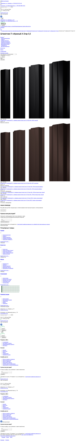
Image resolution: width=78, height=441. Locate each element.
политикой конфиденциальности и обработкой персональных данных (33, 224)
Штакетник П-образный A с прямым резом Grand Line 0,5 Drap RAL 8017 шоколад (19, 183)
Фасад (1, 49)
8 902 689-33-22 (21, 5)
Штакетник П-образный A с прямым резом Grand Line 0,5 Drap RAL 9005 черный (19, 120)
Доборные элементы (6, 43)
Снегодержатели (7, 235)
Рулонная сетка (6, 281)
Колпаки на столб (7, 280)
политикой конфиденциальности (33, 376)
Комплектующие (4, 53)
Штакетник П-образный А (38, 30)
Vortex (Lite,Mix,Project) (8, 250)
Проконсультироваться (5, 221)
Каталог (3, 25)
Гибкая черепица (5, 40)
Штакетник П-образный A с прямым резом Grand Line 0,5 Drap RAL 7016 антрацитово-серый (22, 194)
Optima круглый (6, 253)
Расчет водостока (7, 360)
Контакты (28, 26)
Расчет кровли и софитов (9, 359)
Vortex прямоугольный (8, 252)
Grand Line (5, 249)
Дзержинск (4, 330)
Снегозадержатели (5, 38)
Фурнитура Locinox (7, 279)
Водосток (2, 48)
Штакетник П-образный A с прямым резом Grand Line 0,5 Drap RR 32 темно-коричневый (21, 200)
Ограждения (4, 30)
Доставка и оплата (10, 26)
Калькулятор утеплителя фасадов (10, 365)
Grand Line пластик (7, 251)
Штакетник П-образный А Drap (51, 30)
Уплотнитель (6, 298)
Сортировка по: (4, 54)
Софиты (3, 39)
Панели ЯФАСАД (6, 266)
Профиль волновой (5, 41)
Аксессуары (5, 278)
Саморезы (5, 303)
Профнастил (4, 45)
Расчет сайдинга (7, 361)
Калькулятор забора (7, 362)
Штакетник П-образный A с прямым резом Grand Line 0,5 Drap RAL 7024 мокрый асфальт (21, 189)
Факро (4, 302)
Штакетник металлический (13, 30)
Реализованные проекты (20, 26)
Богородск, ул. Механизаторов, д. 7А (9, 5)
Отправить (3, 374)
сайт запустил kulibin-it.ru (27, 434)
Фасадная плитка (7, 267)
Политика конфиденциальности (7, 435)
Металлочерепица (5, 46)
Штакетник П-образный (25, 30)
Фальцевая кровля (5, 44)
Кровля (2, 37)
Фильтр (3, 56)
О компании (3, 26)
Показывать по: (4, 55)
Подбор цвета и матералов (9, 363)
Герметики (5, 301)
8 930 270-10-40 (18, 3)
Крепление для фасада (8, 268)
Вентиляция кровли (7, 300)
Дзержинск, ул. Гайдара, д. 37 (7, 3)
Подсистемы (6, 282)
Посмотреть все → (4, 241)
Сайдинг (5, 264)
